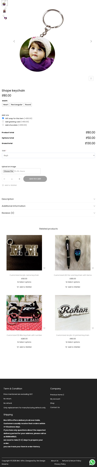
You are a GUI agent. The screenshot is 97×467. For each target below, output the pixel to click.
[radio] (5, 104)
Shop (52, 403)
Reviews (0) (8, 212)
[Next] (91, 41)
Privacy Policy (60, 464)
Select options (25, 282)
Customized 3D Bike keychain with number (24, 335)
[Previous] (14, 41)
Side (4, 150)
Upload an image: (9, 166)
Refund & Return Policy (71, 461)
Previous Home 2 (57, 394)
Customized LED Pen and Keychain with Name (73, 275)
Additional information (13, 205)
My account (55, 399)
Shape (4, 101)
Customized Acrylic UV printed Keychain (72, 335)
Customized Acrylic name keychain (24, 275)
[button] (9, 185)
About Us (54, 461)
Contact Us (55, 407)
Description (8, 199)
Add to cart (35, 179)
